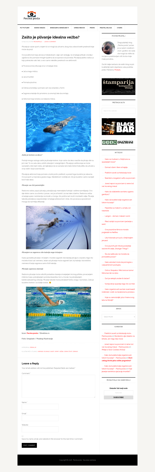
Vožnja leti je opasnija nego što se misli (120, 284)
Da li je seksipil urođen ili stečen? (117, 278)
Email (24, 414)
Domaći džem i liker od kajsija (116, 167)
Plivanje (47, 351)
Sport (57, 351)
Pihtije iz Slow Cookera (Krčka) (113, 350)
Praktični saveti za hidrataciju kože (118, 173)
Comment (26, 373)
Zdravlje (33, 347)
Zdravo (75, 351)
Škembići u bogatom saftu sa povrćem (120, 178)
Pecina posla (77, 15)
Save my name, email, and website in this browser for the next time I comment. (52, 439)
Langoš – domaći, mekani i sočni (117, 216)
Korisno (40, 351)
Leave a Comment (50, 41)
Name (24, 402)
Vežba (61, 351)
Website (25, 425)
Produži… (117, 70)
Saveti (52, 351)
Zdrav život (68, 351)
